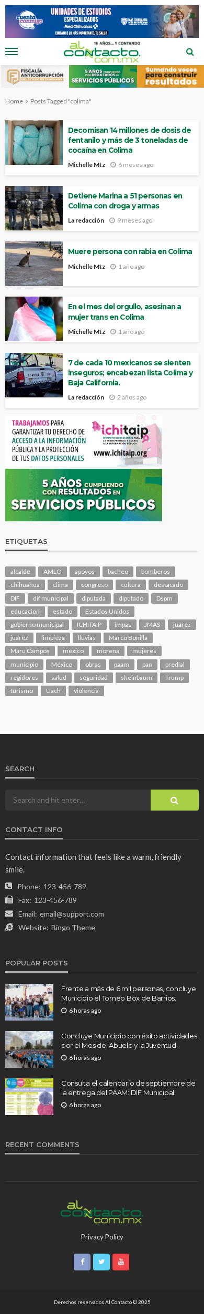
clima (60, 584)
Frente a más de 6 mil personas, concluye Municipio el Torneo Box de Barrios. (128, 993)
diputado (131, 598)
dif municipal (51, 598)
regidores (24, 677)
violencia (86, 691)
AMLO (52, 571)
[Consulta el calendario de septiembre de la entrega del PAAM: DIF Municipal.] (29, 1096)
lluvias (87, 638)
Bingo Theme (73, 927)
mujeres (144, 651)
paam (121, 664)
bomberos (155, 571)
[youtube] (120, 1262)
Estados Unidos (107, 611)
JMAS (152, 624)
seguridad (94, 677)
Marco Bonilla (128, 638)
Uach (53, 691)
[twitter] (101, 1262)
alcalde (20, 571)
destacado (168, 584)
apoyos (85, 571)
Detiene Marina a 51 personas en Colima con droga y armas (125, 201)
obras (93, 664)
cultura (131, 584)
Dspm (164, 598)
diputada (94, 598)
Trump (174, 677)
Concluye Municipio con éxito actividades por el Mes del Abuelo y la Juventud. (129, 1040)
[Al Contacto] (102, 1210)
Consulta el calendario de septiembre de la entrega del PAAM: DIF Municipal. (128, 1088)
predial (175, 664)
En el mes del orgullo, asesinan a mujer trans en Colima (124, 311)
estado (62, 611)
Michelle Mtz (86, 165)
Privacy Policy (102, 1237)
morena (108, 651)
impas (123, 624)
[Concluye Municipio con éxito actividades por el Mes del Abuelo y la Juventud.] (29, 1049)
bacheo (118, 571)
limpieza (53, 638)
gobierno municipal (37, 624)
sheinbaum (136, 677)
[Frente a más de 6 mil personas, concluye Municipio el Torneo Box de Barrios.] (29, 1002)
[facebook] (82, 1262)
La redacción (86, 220)
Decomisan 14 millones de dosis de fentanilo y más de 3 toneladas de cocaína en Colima (129, 140)
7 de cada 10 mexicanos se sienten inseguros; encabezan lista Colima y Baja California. (130, 373)
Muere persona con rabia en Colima (130, 251)
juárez (19, 638)
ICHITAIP (89, 624)
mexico (73, 651)
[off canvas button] (11, 51)
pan (147, 664)
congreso (94, 584)
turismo (21, 691)
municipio (24, 664)
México (61, 664)
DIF (15, 598)
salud (58, 677)
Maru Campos (30, 651)
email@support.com (72, 913)
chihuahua (25, 584)
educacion (25, 611)
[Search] (190, 51)
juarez (182, 624)
